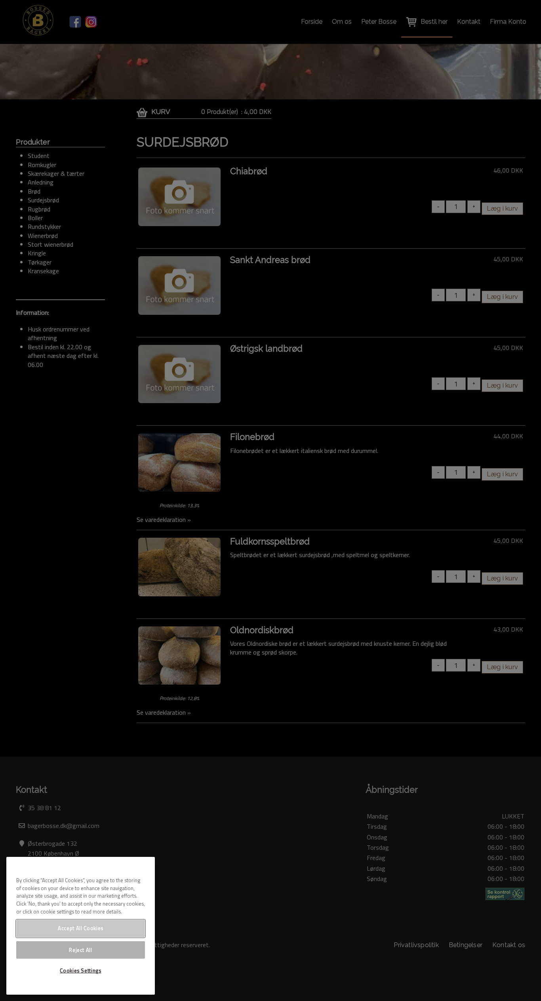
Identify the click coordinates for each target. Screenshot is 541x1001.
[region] (80, 926)
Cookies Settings (80, 970)
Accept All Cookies (80, 928)
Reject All (80, 949)
